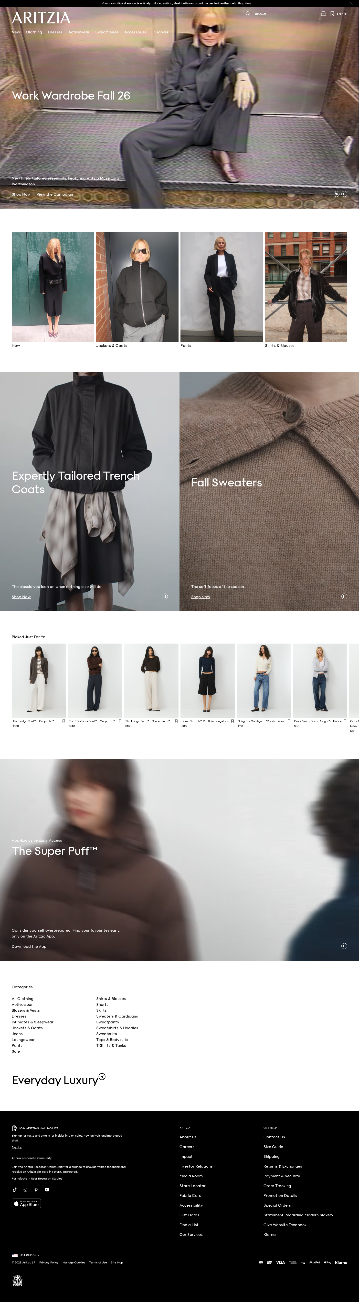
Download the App (29, 947)
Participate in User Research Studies (37, 1178)
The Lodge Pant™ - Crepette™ (33, 721)
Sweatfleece (106, 32)
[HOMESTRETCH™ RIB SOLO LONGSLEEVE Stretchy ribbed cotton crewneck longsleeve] (207, 681)
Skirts (101, 1010)
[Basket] (323, 13)
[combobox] (287, 13)
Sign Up (17, 1147)
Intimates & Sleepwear (32, 1022)
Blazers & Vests (26, 1010)
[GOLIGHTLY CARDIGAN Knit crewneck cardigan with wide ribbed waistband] (264, 681)
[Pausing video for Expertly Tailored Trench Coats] (165, 596)
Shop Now (21, 194)
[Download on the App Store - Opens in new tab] (70, 1203)
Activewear (78, 32)
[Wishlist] (332, 13)
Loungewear (23, 1040)
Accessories (135, 32)
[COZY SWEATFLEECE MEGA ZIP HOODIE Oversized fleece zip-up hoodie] (320, 681)
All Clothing (22, 999)
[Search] (248, 13)
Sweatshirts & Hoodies (117, 1028)
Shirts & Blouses (111, 999)
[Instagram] (25, 1190)
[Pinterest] (36, 1190)
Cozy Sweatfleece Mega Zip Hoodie (318, 721)
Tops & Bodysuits (112, 1040)
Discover (160, 32)
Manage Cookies (74, 1262)
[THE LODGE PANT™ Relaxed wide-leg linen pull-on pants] (151, 681)
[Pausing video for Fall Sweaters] (344, 596)
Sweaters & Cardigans (117, 1016)
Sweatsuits (106, 1034)
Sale (16, 1051)
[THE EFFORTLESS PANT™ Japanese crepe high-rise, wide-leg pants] (95, 681)
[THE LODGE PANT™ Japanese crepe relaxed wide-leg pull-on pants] (39, 681)
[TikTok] (15, 1190)
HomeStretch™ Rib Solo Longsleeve (205, 721)
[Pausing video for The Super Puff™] (344, 946)
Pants (17, 1046)
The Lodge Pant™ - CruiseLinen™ (147, 721)
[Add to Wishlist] (64, 721)
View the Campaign (55, 194)
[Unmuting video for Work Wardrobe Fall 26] (336, 194)
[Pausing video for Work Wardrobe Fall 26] (344, 194)
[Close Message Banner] (351, 3)
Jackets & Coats (27, 1028)
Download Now (238, 3)
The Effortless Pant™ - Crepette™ (92, 721)
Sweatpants (107, 1022)
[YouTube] (47, 1190)
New (16, 32)
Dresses (55, 32)
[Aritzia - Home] (41, 17)
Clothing (34, 32)
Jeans (17, 1034)
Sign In (342, 13)
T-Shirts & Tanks (111, 1046)
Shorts (102, 1005)
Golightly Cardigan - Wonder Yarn (261, 721)
